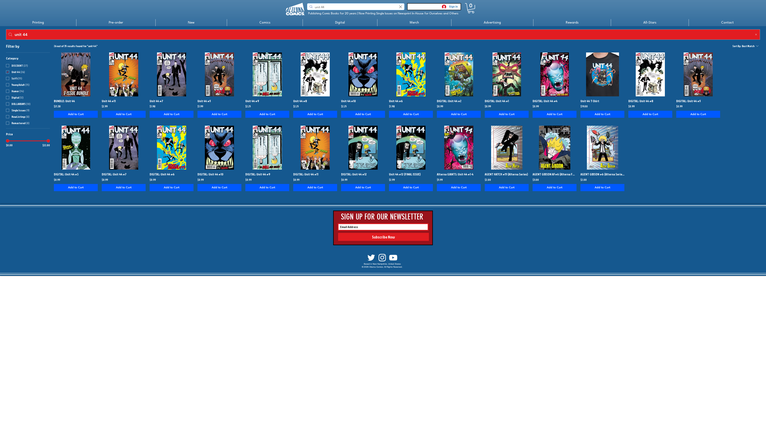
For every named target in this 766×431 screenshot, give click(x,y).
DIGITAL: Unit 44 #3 (66, 174)
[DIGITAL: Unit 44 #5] (698, 74)
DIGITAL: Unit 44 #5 (688, 101)
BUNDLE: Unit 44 (64, 101)
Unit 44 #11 (109, 101)
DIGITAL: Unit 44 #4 (545, 101)
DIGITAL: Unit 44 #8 (640, 101)
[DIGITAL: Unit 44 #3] (76, 148)
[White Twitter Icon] (371, 258)
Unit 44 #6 (396, 101)
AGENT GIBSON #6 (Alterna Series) (602, 174)
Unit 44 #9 (252, 101)
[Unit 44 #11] (124, 74)
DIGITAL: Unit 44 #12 (354, 174)
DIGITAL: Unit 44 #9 (257, 174)
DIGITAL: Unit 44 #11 (305, 174)
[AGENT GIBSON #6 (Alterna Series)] (602, 148)
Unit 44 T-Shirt (589, 101)
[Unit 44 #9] (267, 74)
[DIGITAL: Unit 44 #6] (171, 148)
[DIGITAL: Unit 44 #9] (267, 148)
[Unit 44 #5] (219, 74)
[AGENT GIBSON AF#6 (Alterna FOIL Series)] (554, 148)
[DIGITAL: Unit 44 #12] (363, 148)
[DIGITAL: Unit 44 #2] (459, 74)
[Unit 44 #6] (411, 74)
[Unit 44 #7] (171, 74)
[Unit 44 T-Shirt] (602, 74)
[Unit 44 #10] (363, 74)
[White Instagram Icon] (382, 258)
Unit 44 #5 (204, 101)
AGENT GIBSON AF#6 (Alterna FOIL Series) (554, 174)
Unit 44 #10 (348, 101)
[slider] (7, 140)
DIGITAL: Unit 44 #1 (497, 101)
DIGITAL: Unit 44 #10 (210, 174)
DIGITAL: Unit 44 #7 (114, 174)
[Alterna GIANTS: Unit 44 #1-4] (459, 148)
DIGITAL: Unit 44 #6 (162, 174)
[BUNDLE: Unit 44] (76, 74)
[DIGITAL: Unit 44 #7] (124, 148)
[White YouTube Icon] (393, 258)
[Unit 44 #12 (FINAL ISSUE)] (411, 148)
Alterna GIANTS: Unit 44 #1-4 (455, 174)
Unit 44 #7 (156, 101)
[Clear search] (400, 6)
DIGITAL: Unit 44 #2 (449, 101)
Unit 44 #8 (300, 101)
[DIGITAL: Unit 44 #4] (554, 74)
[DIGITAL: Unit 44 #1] (507, 74)
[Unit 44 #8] (315, 74)
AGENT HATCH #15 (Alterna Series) (506, 174)
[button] (471, 8)
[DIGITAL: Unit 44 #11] (315, 148)
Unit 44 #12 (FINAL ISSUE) (405, 174)
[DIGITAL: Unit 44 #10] (219, 148)
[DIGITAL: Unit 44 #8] (650, 74)
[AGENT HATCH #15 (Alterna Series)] (507, 148)
